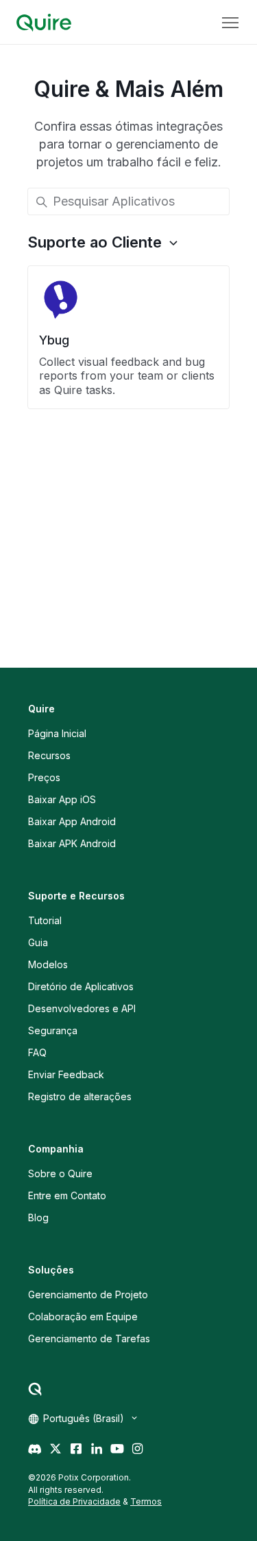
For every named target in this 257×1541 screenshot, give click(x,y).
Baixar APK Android (72, 843)
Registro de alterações (80, 1096)
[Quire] (43, 23)
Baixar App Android (72, 821)
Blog (38, 1217)
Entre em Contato (67, 1195)
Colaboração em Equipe (83, 1316)
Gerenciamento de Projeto (88, 1294)
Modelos (48, 964)
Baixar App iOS (62, 799)
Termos (146, 1501)
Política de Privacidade (74, 1501)
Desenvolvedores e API (82, 1008)
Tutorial (45, 920)
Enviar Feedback (66, 1074)
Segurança (52, 1030)
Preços (44, 777)
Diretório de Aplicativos (81, 986)
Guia (38, 942)
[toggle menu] (230, 22)
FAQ (37, 1052)
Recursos (49, 755)
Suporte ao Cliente (94, 242)
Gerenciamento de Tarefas (89, 1338)
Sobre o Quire (60, 1173)
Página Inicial (57, 733)
